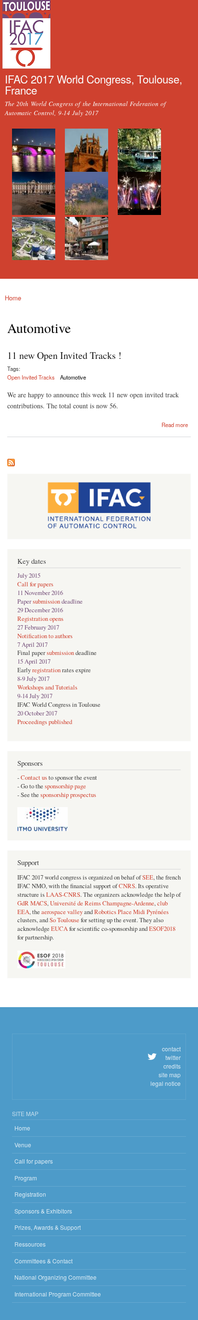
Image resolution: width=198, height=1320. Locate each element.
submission (46, 601)
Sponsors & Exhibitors (43, 1211)
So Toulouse (64, 920)
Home (13, 297)
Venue (22, 1145)
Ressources (30, 1244)
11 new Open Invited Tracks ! (64, 355)
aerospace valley (62, 912)
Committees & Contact (43, 1261)
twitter (173, 1057)
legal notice (165, 1083)
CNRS (127, 886)
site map (170, 1074)
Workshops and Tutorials (47, 687)
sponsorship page (65, 786)
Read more (174, 423)
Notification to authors (45, 636)
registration (46, 670)
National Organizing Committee (55, 1277)
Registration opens (40, 619)
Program (25, 1178)
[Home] (25, 35)
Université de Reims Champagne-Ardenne (102, 903)
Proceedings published (44, 722)
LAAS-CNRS (63, 895)
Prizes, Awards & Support (47, 1227)
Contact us (35, 777)
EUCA (59, 929)
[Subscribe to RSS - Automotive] (11, 460)
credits (172, 1066)
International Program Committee (57, 1294)
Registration (30, 1194)
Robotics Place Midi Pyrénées (131, 912)
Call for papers (35, 584)
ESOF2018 (162, 929)
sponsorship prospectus (68, 795)
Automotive (73, 377)
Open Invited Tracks (31, 377)
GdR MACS (32, 903)
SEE (147, 877)
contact (171, 1049)
